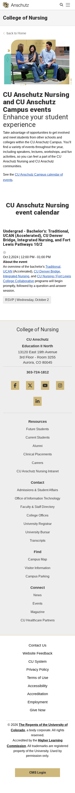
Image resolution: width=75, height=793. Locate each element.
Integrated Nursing (16, 276)
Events (37, 603)
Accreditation (37, 694)
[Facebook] (15, 391)
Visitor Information (37, 568)
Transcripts (37, 540)
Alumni (38, 446)
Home (22, 33)
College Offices (37, 515)
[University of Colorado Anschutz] (16, 5)
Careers (37, 463)
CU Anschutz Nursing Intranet (38, 471)
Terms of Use (37, 678)
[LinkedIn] (37, 407)
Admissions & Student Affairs (37, 490)
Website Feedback (37, 653)
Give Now (37, 710)
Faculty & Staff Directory (37, 506)
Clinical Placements (37, 454)
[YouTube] (45, 391)
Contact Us (37, 645)
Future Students (37, 429)
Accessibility (37, 686)
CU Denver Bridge (47, 271)
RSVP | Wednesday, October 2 (27, 299)
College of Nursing (25, 18)
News (37, 595)
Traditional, (53, 266)
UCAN (7, 271)
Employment (38, 702)
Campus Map (37, 559)
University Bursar (37, 532)
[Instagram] (60, 391)
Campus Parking (37, 576)
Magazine (38, 612)
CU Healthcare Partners (38, 620)
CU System (37, 662)
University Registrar (38, 523)
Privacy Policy (37, 670)
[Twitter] (30, 391)
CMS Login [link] (37, 772)
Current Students (38, 437)
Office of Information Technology (37, 498)
